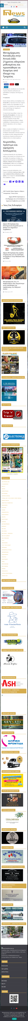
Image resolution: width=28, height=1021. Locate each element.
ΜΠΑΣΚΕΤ (4, 526)
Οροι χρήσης (5, 968)
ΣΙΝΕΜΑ (3, 568)
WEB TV (3, 486)
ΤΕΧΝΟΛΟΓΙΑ (5, 571)
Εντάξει (14, 1018)
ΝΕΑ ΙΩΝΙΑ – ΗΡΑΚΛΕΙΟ (7, 533)
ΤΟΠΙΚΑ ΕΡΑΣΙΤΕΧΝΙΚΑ (7, 573)
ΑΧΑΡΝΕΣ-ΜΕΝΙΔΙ (6, 495)
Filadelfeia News (17, 79)
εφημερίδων (16, 473)
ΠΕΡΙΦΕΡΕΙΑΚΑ (5, 552)
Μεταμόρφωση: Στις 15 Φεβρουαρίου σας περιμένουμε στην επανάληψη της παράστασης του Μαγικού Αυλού (13, 285)
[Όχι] (26, 1016)
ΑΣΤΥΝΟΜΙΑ (4, 493)
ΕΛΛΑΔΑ (3, 510)
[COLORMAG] (8, 948)
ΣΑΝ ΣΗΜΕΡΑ (5, 566)
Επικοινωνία (5, 965)
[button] (2, 5)
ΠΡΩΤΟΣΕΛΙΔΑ (5, 564)
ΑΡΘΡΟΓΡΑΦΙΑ (5, 491)
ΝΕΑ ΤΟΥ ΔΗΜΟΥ (6, 535)
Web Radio (4, 980)
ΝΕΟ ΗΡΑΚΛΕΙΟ (5, 538)
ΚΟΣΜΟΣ (4, 521)
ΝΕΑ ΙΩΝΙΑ (4, 531)
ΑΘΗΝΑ (3, 488)
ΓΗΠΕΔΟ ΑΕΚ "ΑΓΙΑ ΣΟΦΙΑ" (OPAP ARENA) (11, 498)
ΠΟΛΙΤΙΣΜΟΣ (5, 559)
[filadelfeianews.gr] (3, 27)
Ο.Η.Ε (3, 540)
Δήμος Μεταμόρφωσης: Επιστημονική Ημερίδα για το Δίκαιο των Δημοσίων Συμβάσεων (13, 226)
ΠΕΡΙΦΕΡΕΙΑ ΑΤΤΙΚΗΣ (6, 549)
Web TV (3, 983)
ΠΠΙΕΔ (3, 561)
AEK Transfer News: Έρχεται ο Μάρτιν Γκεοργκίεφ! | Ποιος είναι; (13, 192)
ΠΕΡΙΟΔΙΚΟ (4, 547)
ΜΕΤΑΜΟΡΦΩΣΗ (6, 49)
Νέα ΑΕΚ (4, 986)
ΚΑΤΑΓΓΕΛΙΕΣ (5, 519)
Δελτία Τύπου (5, 971)
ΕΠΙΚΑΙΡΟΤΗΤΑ (5, 512)
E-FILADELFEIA (5, 484)
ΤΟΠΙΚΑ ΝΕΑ (5, 575)
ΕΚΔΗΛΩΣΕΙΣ (4, 505)
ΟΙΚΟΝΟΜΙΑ (5, 542)
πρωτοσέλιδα (10, 473)
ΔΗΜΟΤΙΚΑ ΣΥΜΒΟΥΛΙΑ (7, 503)
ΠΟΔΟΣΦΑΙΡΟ (5, 554)
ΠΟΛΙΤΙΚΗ (4, 557)
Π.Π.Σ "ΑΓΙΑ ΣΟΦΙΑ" (6, 545)
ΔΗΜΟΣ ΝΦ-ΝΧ (5, 500)
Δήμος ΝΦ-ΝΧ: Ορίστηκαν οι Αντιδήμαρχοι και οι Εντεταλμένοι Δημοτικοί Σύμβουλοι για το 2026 (15, 199)
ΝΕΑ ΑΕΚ (4, 528)
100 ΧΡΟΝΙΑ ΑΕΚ (5, 481)
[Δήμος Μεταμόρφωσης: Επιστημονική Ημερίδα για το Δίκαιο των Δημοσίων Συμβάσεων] (14, 209)
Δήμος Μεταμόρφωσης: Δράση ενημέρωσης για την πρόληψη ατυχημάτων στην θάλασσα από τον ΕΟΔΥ (13, 255)
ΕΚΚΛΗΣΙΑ (4, 507)
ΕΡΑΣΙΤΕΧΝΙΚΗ (5, 514)
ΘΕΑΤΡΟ (4, 517)
